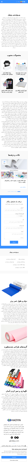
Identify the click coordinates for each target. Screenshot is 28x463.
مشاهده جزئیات (21, 65)
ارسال (14, 242)
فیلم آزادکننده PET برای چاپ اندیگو (21, 91)
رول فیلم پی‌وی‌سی (21, 261)
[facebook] (17, 437)
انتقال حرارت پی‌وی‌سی (20, 267)
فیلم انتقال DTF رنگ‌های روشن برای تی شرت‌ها (7, 91)
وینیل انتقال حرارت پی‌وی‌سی (19, 264)
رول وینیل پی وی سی (9, 261)
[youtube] (15, 437)
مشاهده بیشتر (23, 187)
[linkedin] (12, 437)
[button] (19, 191)
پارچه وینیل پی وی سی (10, 259)
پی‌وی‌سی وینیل (21, 259)
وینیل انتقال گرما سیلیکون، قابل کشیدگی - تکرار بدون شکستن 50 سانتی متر (7, 73)
